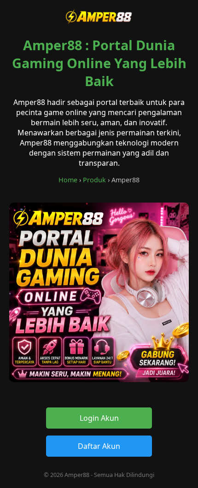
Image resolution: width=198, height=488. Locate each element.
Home (67, 179)
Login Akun (99, 418)
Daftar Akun (99, 446)
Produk (94, 179)
